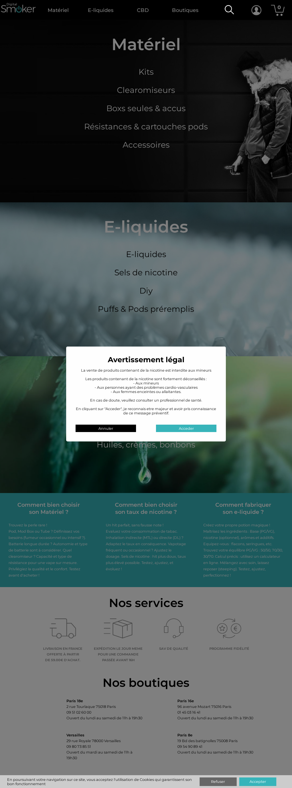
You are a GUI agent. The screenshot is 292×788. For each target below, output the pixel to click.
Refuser (218, 781)
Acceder (186, 428)
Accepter (258, 781)
